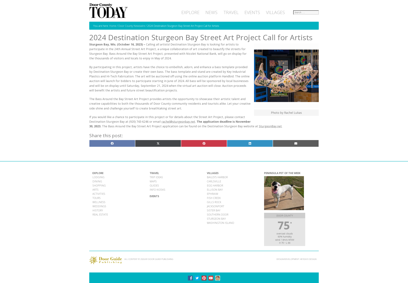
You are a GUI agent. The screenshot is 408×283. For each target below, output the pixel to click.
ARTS (95, 189)
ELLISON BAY (215, 189)
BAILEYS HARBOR (217, 177)
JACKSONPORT (215, 206)
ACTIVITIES (98, 194)
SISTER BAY (213, 210)
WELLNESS (98, 202)
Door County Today (109, 11)
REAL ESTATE (100, 214)
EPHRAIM (212, 194)
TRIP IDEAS (156, 177)
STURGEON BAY (216, 218)
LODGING (98, 177)
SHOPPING (99, 185)
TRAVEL (154, 173)
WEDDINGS (99, 206)
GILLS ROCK (214, 202)
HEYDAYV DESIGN (308, 259)
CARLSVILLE (214, 181)
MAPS (153, 181)
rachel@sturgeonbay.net (178, 121)
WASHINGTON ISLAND (220, 223)
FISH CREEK (214, 198)
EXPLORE (97, 173)
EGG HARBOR (215, 185)
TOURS (96, 198)
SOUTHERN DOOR (217, 214)
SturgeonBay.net (270, 126)
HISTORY (97, 210)
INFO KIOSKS (157, 189)
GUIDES (154, 185)
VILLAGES (213, 173)
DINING (97, 181)
